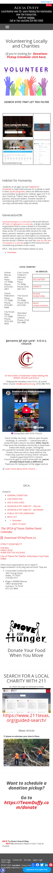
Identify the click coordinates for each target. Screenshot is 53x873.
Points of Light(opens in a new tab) (19, 224)
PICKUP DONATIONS (39, 295)
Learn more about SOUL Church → (21, 468)
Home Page (6, 860)
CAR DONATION (14, 499)
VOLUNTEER (39, 279)
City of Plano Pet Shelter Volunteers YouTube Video (24, 557)
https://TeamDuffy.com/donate (26, 804)
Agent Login (38, 860)
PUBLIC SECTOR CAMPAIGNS (20, 513)
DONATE (37, 286)
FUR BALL (4, 548)
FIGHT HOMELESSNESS (40, 304)
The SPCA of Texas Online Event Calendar (20, 530)
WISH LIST (12, 517)
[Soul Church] (26, 334)
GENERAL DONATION (17, 495)
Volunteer (12, 252)
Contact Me (17, 860)
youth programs (17, 191)
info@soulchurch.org (25, 384)
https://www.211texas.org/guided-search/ (26, 717)
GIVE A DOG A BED (15, 502)
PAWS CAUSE (6, 550)
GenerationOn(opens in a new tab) (16, 222)
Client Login (5, 862)
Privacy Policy (26, 865)
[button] (2, 870)
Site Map (27, 860)
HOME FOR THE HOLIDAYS (12, 552)
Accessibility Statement (10, 868)
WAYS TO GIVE (19, 524)
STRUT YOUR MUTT (11, 544)
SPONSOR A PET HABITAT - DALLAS (24, 506)
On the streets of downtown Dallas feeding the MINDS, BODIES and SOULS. (26, 377)
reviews (30, 17)
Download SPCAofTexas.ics (20, 537)
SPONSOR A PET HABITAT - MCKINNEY (25, 509)
